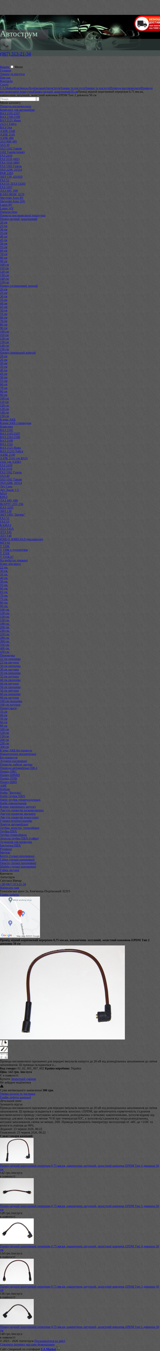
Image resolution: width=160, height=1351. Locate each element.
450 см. (5, 652)
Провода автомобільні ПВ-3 (18, 768)
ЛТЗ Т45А (7, 528)
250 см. (5, 634)
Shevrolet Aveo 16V (12, 201)
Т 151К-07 (7, 556)
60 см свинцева (10, 694)
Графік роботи (9, 894)
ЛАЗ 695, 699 (9, 190)
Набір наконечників (13, 803)
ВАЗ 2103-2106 (10, 437)
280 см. (5, 637)
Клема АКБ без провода (16, 750)
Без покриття (8, 757)
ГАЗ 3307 (6, 187)
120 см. (5, 613)
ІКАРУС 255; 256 (11, 504)
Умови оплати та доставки (17, 1093)
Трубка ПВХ (8, 831)
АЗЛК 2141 (7, 134)
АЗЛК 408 (6, 138)
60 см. (4, 588)
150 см (4, 282)
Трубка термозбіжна (13, 835)
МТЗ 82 (5, 542)
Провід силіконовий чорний (19, 285)
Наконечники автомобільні (18, 754)
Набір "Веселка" (11, 792)
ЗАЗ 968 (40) (8, 141)
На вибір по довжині (14, 560)
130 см (4, 275)
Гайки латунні (9, 870)
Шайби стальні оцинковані (18, 866)
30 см (3, 229)
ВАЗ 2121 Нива (10, 120)
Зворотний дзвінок (23, 1079)
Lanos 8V (6, 204)
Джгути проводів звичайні (18, 813)
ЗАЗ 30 (4, 145)
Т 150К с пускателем (14, 549)
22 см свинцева (10, 659)
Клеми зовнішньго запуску (18, 806)
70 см (3, 254)
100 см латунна (10, 704)
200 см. (5, 627)
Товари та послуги (12, 74)
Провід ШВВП (10, 775)
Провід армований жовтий (18, 352)
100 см (4, 264)
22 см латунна (9, 662)
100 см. (5, 609)
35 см (3, 233)
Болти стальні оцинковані (17, 856)
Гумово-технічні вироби (16, 820)
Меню (19, 67)
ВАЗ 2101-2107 (10, 113)
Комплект (6, 426)
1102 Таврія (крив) (12, 152)
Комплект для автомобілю (17, 109)
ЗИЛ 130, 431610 (11, 176)
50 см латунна (9, 690)
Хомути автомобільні (14, 824)
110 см (4, 268)
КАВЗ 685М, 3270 (12, 194)
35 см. (4, 574)
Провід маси (8, 708)
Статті (4, 84)
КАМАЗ (5, 525)
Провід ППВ (8, 778)
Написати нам (9, 887)
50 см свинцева (10, 687)
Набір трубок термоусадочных (20, 799)
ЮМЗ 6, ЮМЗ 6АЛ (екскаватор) (21, 539)
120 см (4, 271)
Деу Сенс (6, 486)
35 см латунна (9, 676)
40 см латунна (9, 683)
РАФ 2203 (6, 173)
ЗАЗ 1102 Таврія (11, 148)
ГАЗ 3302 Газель (11, 166)
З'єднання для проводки (16, 842)
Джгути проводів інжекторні (19, 817)
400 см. (5, 648)
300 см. (5, 641)
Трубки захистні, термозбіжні (19, 827)
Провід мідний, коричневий (18, 219)
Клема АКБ (7, 419)
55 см (3, 247)
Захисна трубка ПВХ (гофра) (19, 838)
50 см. (4, 581)
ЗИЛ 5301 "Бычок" (12, 514)
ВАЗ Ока (6, 127)
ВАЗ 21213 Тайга (11, 451)
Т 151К (5, 553)
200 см (4, 739)
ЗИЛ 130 (6, 511)
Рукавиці (6, 849)
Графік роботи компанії (15, 1097)
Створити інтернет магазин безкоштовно (27, 1344)
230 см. (5, 630)
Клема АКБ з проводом (15, 423)
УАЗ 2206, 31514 (11, 169)
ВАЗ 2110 (6, 444)
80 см (3, 257)
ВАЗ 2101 (6, 430)
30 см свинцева (10, 666)
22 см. (4, 567)
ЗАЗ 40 (4, 476)
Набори (5, 789)
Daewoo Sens (8, 212)
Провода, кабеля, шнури (16, 764)
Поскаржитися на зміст (49, 1341)
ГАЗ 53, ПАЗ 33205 (13, 183)
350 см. (5, 644)
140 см (4, 278)
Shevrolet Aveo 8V (12, 197)
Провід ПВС (8, 771)
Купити (5, 1079)
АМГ (3, 785)
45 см (3, 240)
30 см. (4, 571)
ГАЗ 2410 (6, 155)
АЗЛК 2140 (7, 131)
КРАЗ (3, 497)
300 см (4, 747)
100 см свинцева (11, 701)
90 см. (4, 606)
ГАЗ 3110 (6, 468)
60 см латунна (9, 697)
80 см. (4, 602)
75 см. (4, 599)
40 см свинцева (10, 680)
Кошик (5, 67)
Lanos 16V (7, 208)
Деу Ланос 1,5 (9, 490)
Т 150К (5, 546)
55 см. (4, 585)
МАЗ (3, 493)
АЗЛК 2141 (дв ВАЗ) (14, 458)
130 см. (5, 616)
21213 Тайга (8, 124)
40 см (3, 236)
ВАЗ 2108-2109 (10, 116)
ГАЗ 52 (4, 180)
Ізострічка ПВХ (10, 845)
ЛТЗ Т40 (6, 535)
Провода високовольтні (15, 106)
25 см (3, 226)
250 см (4, 743)
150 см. (5, 620)
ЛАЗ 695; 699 (9, 500)
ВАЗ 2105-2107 (10, 433)
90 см (3, 261)
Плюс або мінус (10, 564)
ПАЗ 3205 (6, 507)
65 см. (4, 592)
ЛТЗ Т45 (6, 532)
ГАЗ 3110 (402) (10, 159)
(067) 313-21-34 (15, 53)
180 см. (5, 623)
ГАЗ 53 (4, 521)
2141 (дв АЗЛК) (10, 461)
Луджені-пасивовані (13, 761)
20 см (3, 222)
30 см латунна (9, 669)
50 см (3, 243)
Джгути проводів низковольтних (22, 810)
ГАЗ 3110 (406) (10, 162)
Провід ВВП (8, 782)
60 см (3, 250)
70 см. (4, 595)
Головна (5, 70)
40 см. (4, 578)
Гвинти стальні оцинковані (18, 863)
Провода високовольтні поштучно (22, 215)
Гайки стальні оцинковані (17, 859)
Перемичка (7, 655)
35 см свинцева (10, 673)
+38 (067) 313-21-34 (13, 884)
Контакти (6, 81)
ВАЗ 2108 (6, 440)
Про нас (5, 77)
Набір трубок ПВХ (12, 796)
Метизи (5, 852)
